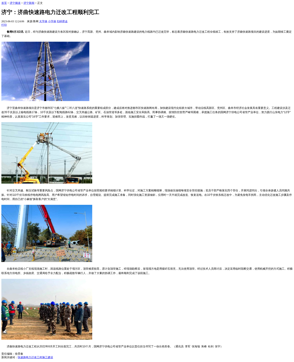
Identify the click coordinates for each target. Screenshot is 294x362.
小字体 (52, 21)
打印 (4, 24)
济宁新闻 (28, 3)
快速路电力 (24, 357)
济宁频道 (15, 3)
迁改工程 (36, 357)
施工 (45, 357)
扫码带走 (62, 21)
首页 (4, 3)
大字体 (43, 21)
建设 (50, 357)
